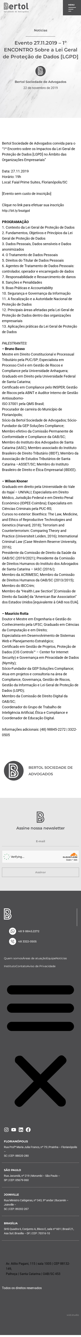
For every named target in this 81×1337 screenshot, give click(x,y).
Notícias (61, 958)
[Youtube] (13, 1129)
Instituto (10, 966)
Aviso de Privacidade (41, 966)
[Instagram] (6, 1129)
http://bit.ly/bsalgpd (16, 211)
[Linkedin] (20, 1129)
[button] (40, 1044)
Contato (21, 966)
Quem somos (13, 958)
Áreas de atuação (34, 958)
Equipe (51, 958)
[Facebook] (28, 1129)
